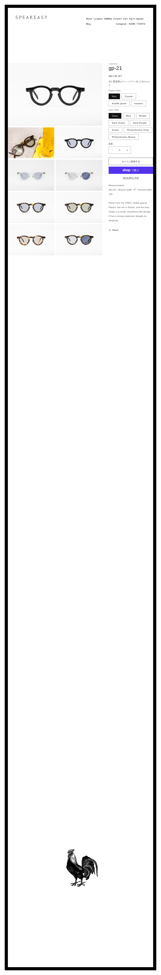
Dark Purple (140, 123)
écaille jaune (119, 103)
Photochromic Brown (123, 137)
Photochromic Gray (138, 130)
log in (132, 18)
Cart (125, 18)
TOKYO (141, 24)
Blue (128, 116)
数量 (111, 144)
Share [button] (115, 230)
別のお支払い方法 (131, 178)
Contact (117, 18)
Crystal (129, 96)
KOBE (132, 24)
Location (98, 18)
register (140, 18)
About (89, 18)
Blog (88, 24)
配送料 (116, 81)
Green (115, 130)
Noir (114, 96)
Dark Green (118, 123)
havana (138, 103)
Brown (142, 116)
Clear (115, 116)
